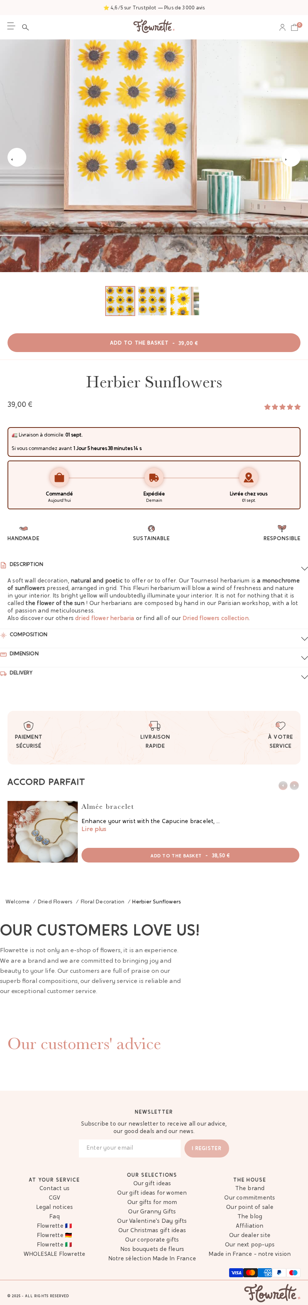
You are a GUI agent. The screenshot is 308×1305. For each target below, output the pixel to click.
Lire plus (94, 829)
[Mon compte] (282, 27)
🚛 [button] (15, 435)
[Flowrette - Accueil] (154, 27)
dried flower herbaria (104, 619)
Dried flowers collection (216, 619)
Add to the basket (154, 343)
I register (207, 1148)
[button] (27, 27)
